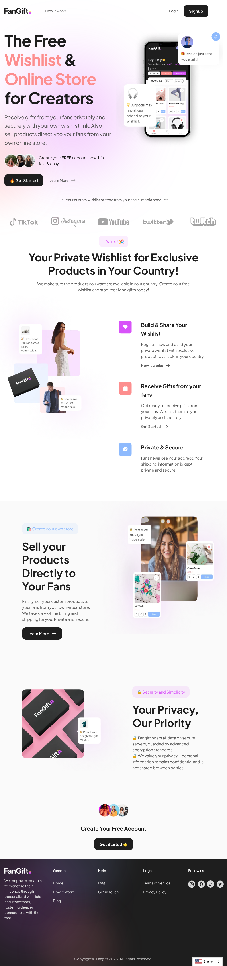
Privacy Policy (154, 892)
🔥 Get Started (24, 180)
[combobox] (207, 961)
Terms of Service (157, 883)
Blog (57, 900)
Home (58, 883)
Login (173, 10)
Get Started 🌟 (114, 844)
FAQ (101, 883)
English (208, 961)
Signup (196, 11)
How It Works (64, 892)
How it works (56, 10)
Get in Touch (108, 892)
